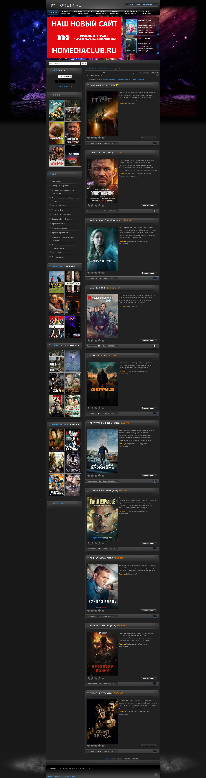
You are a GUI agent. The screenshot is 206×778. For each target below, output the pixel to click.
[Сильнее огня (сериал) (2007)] (72, 495)
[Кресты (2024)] (56, 371)
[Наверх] (156, 774)
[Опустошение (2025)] (72, 143)
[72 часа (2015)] (56, 416)
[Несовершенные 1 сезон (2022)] (56, 337)
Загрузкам (132, 79)
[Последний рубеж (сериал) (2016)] (56, 473)
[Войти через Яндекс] (65, 81)
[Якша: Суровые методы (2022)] (72, 337)
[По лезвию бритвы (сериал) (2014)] (72, 450)
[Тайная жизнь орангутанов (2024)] (56, 143)
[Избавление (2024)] (72, 292)
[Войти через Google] (69, 81)
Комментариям (122, 79)
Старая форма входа (65, 86)
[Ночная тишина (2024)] (72, 166)
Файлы (94, 69)
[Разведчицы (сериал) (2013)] (56, 450)
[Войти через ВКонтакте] (57, 81)
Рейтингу (113, 79)
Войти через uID (65, 76)
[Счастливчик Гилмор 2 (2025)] (56, 292)
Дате (98, 79)
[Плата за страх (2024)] (56, 121)
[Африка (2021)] (56, 394)
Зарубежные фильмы (105, 69)
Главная (88, 69)
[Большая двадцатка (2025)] (56, 166)
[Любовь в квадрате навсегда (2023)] (56, 314)
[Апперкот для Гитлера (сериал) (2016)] (72, 473)
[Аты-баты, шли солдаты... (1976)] (72, 416)
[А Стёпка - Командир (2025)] (72, 121)
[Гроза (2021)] (72, 371)
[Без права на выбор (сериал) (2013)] (56, 495)
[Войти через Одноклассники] (73, 81)
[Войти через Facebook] (61, 81)
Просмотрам (141, 79)
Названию (105, 79)
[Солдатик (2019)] (72, 394)
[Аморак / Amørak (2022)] (72, 314)
